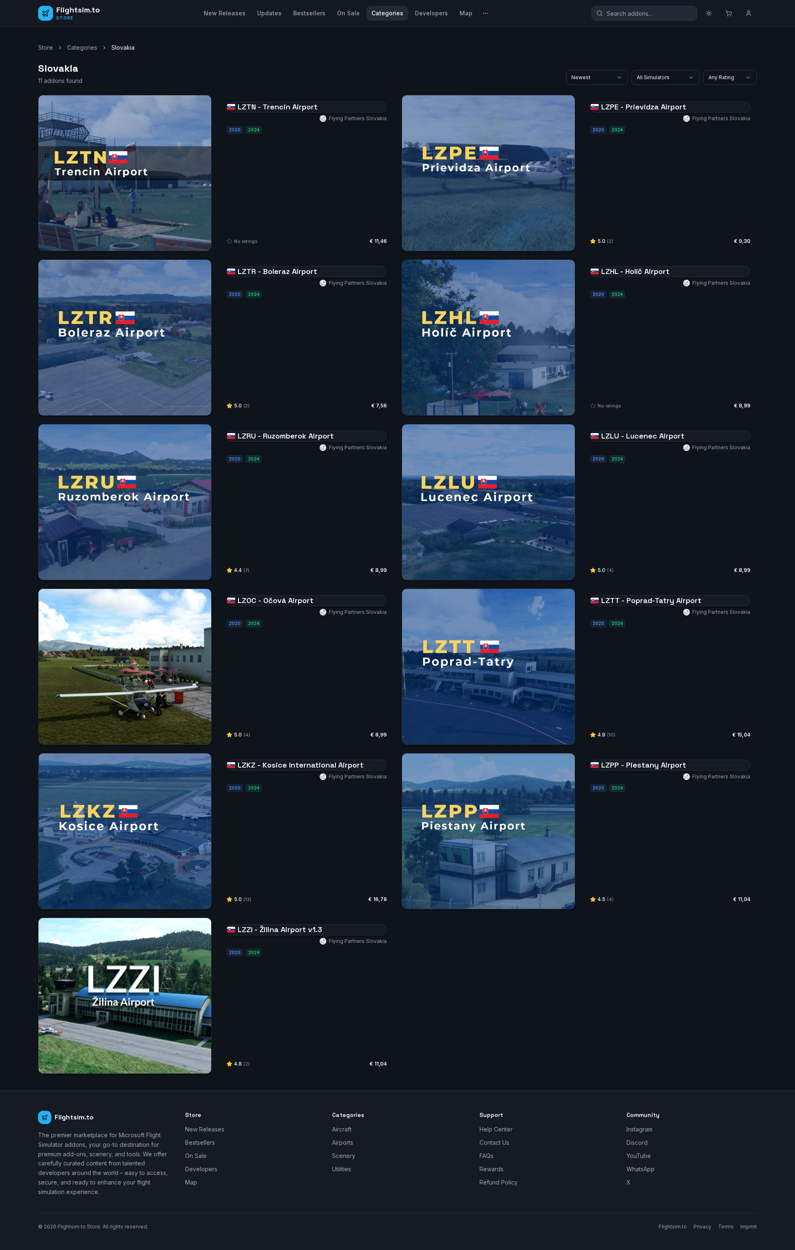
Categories (387, 13)
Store (45, 47)
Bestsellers (309, 13)
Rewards (491, 1168)
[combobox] (597, 77)
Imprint (748, 1226)
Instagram (639, 1129)
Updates (269, 13)
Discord (637, 1142)
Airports (342, 1142)
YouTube (638, 1155)
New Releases (225, 13)
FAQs (486, 1155)
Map (466, 13)
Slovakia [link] (123, 47)
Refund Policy (498, 1182)
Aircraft (342, 1129)
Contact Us (494, 1142)
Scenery (343, 1155)
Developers (431, 13)
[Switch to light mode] (709, 13)
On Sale (348, 13)
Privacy (702, 1226)
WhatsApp (640, 1168)
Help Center (496, 1129)
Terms (726, 1226)
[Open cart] (728, 13)
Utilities (341, 1168)
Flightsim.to (673, 1226)
